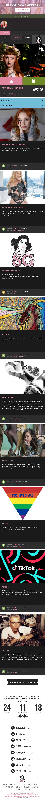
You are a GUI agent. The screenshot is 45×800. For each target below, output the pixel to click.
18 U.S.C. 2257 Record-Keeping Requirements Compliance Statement (22, 794)
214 (15, 607)
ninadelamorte (18, 356)
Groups (27, 37)
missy (14, 293)
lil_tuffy (16, 672)
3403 (15, 291)
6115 (15, 355)
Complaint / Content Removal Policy (13, 796)
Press (19, 789)
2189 (15, 544)
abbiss (15, 167)
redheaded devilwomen (13, 144)
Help (27, 787)
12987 (15, 165)
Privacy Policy (23, 793)
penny (15, 609)
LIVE (27, 789)
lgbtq (5, 524)
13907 (15, 670)
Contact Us (25, 796)
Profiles (16, 37)
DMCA (17, 793)
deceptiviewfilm (18, 230)
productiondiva (18, 546)
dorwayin (16, 419)
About (36, 787)
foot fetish (8, 460)
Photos (5, 42)
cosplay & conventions (13, 208)
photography (8, 397)
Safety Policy (30, 793)
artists (5, 334)
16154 (15, 418)
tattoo (5, 650)
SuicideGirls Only (11, 271)
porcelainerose (12, 88)
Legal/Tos (13, 793)
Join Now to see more (22, 682)
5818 (15, 228)
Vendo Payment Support (34, 796)
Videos (16, 42)
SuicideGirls (39, 37)
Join (5, 37)
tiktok (5, 587)
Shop (27, 42)
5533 (15, 481)
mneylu (15, 483)
